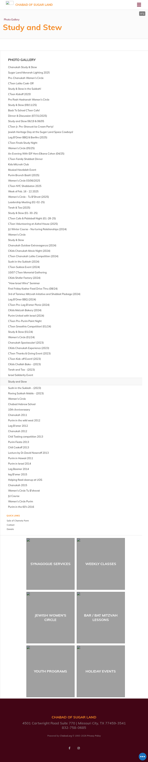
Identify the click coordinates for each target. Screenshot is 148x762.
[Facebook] (69, 748)
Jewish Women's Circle (50, 617)
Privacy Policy (94, 735)
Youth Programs (50, 671)
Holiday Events (101, 671)
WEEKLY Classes (100, 564)
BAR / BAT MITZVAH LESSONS (101, 617)
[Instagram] (78, 748)
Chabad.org (66, 735)
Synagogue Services (50, 564)
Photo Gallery (11, 19)
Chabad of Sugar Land (34, 5)
